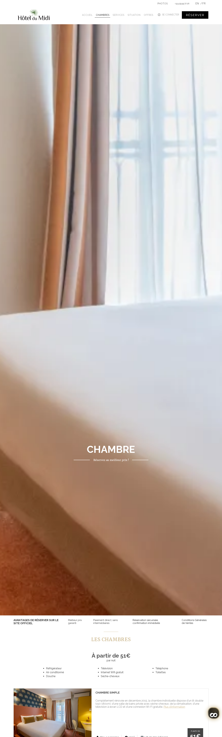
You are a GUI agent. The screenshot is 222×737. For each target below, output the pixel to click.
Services (118, 15)
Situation (134, 15)
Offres (148, 15)
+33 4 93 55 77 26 (182, 3)
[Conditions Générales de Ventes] (179, 622)
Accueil (87, 15)
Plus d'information (174, 706)
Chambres (102, 15)
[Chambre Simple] (52, 714)
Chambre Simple (107, 692)
